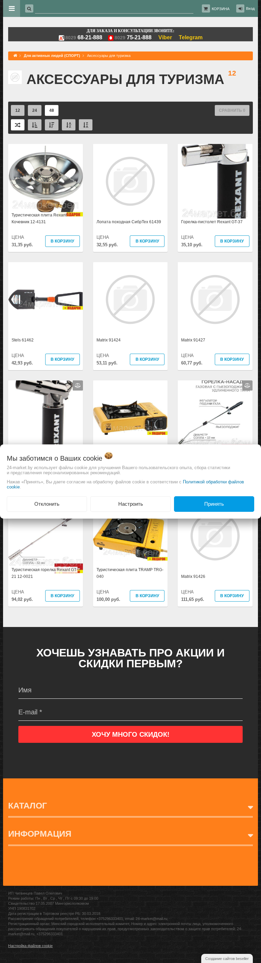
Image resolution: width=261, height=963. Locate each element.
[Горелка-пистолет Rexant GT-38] (45, 417)
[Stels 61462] (45, 299)
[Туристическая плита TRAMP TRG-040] (130, 536)
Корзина (220, 9)
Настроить (130, 504)
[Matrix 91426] (215, 536)
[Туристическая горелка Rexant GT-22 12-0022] (215, 417)
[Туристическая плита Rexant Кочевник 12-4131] (45, 181)
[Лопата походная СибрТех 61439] (130, 181)
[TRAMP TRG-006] (130, 417)
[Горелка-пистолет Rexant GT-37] (215, 181)
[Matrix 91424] (130, 299)
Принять (214, 504)
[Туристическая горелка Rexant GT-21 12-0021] (45, 536)
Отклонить (46, 504)
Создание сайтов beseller (227, 959)
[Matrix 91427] (215, 299)
